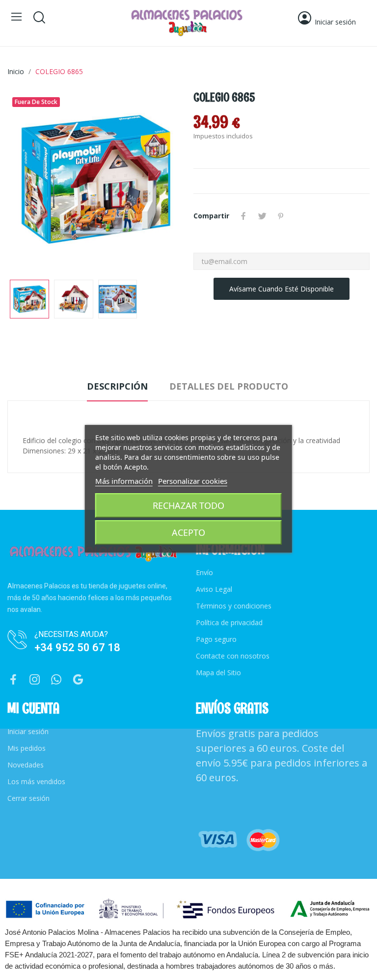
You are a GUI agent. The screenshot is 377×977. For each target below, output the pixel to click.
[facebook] (13, 680)
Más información (124, 481)
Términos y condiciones (233, 605)
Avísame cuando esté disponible (281, 288)
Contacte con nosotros (232, 655)
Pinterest (280, 216)
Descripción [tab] (117, 386)
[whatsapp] (56, 680)
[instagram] (35, 680)
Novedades (25, 764)
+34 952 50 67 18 (77, 647)
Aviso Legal (214, 589)
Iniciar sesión (28, 731)
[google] (78, 680)
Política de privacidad (229, 622)
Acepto (188, 532)
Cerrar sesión (28, 798)
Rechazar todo (188, 505)
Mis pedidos (26, 748)
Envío (204, 572)
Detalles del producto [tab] (228, 386)
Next (160, 180)
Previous (30, 180)
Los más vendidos (36, 781)
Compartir (243, 216)
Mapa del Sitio (218, 672)
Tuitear (262, 216)
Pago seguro (216, 639)
